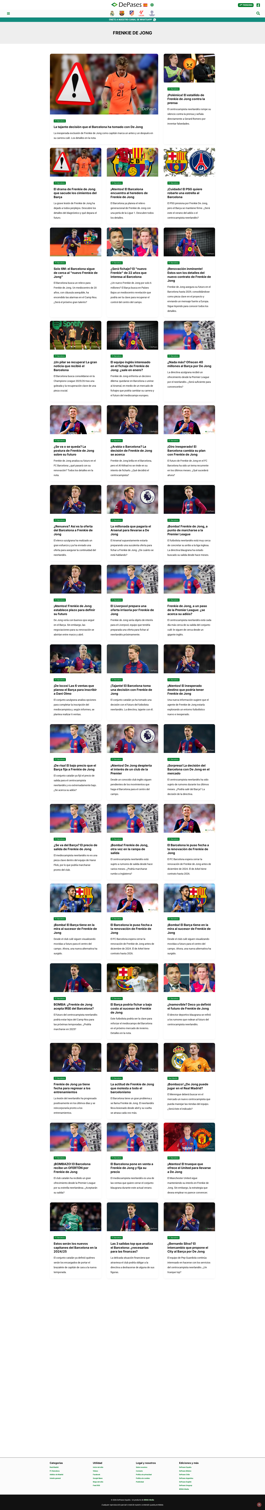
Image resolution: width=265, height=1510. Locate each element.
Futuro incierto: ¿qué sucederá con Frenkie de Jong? (129, 1420)
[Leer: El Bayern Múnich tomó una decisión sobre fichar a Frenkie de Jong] (189, 1389)
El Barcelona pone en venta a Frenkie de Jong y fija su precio (132, 1168)
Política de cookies (143, 1478)
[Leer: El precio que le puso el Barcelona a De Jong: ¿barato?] (75, 1389)
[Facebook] (258, 5)
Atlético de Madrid (56, 1475)
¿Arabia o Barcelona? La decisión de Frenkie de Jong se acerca (131, 450)
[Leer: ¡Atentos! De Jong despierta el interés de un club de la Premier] (132, 738)
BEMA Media (184, 1489)
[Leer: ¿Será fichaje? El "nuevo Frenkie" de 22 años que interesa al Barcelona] (132, 241)
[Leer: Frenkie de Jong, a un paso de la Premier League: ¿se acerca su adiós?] (189, 578)
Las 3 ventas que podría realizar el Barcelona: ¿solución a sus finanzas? (186, 1341)
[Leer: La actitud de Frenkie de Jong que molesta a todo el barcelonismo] (132, 1057)
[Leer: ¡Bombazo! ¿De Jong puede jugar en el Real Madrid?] (189, 1057)
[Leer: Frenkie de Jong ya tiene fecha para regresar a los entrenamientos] (75, 1057)
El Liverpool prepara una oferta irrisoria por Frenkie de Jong (132, 610)
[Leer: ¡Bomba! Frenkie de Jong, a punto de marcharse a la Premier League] (189, 499)
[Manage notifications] (259, 1504)
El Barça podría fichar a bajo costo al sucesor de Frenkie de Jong (131, 1008)
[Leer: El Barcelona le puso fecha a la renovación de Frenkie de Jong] (189, 818)
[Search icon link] (258, 14)
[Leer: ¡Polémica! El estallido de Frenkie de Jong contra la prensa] (189, 67)
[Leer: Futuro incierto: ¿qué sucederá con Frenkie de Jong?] (132, 1389)
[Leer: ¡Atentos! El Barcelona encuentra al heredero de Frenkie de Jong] (132, 161)
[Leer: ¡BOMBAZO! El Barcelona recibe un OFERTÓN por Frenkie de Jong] (75, 1136)
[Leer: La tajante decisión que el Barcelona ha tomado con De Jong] (104, 83)
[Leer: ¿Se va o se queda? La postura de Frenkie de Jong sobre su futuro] (75, 419)
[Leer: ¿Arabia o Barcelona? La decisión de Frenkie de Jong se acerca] (132, 419)
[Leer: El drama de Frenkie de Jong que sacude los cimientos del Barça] (75, 161)
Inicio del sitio (98, 1467)
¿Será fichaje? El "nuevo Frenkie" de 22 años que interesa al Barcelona (129, 272)
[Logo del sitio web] (126, 4)
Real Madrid (173, 1078)
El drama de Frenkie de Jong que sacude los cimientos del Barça (75, 193)
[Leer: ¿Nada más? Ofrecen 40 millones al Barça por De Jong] (189, 334)
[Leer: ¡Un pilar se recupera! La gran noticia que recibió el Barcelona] (75, 334)
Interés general (55, 1478)
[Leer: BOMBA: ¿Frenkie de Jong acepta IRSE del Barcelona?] (75, 977)
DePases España (185, 1467)
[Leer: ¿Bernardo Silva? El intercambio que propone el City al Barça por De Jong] (189, 1216)
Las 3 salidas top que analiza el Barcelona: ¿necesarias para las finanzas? (132, 1247)
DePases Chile (184, 1475)
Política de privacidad (144, 1475)
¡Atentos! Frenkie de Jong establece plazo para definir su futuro (74, 610)
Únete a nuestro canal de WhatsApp (130, 19)
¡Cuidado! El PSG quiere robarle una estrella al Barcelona (184, 193)
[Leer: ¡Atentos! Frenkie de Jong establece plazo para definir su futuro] (75, 578)
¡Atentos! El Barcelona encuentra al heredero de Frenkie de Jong (129, 193)
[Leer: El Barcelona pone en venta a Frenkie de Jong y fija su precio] (132, 1136)
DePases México (185, 1471)
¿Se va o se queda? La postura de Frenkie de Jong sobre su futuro (74, 450)
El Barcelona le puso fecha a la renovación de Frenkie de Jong (188, 849)
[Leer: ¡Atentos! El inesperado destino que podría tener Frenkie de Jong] (189, 658)
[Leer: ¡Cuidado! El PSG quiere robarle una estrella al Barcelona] (189, 161)
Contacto (139, 1471)
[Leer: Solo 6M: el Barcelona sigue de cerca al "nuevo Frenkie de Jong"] (75, 241)
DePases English (185, 1482)
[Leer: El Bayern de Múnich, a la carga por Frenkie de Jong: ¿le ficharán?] (75, 1310)
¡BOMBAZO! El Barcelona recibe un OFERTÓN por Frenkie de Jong (72, 1168)
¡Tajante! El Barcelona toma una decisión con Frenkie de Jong (131, 689)
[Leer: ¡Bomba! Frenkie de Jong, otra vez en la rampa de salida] (132, 818)
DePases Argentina (186, 1478)
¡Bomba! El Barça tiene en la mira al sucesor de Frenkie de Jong (75, 928)
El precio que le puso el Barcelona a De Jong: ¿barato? (71, 1420)
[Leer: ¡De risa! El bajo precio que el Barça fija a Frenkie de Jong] (75, 738)
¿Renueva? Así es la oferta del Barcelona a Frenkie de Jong (73, 530)
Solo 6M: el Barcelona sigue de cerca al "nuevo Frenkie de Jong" (76, 272)
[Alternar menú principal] (8, 13)
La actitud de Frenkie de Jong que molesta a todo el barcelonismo (132, 1088)
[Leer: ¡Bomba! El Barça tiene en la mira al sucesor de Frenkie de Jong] (75, 897)
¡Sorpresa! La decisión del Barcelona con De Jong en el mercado (188, 769)
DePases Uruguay (185, 1485)
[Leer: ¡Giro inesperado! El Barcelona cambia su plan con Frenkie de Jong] (189, 419)
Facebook (96, 1475)
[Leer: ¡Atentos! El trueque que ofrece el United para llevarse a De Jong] (189, 1136)
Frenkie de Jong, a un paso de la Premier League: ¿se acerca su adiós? (187, 610)
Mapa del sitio (98, 1482)
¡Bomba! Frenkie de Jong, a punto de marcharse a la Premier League (187, 530)
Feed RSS (96, 1485)
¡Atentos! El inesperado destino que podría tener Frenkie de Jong (185, 689)
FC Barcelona (60, 121)
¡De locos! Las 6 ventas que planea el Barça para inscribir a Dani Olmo (75, 689)
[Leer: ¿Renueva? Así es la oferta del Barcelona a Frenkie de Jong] (75, 499)
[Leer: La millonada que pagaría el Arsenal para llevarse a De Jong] (132, 499)
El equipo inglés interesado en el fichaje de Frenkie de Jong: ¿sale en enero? (130, 366)
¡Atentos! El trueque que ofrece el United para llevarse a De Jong (189, 1168)
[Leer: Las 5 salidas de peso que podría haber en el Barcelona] (132, 1310)
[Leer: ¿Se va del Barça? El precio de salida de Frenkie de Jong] (75, 818)
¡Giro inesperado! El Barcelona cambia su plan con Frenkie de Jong (186, 450)
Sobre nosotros (141, 1467)
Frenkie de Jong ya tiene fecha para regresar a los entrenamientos (72, 1088)
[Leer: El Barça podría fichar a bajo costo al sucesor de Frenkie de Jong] (132, 977)
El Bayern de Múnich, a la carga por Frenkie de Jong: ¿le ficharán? (73, 1341)
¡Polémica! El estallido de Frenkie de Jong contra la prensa (186, 99)
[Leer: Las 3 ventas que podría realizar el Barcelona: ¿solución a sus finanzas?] (189, 1310)
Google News (98, 1478)
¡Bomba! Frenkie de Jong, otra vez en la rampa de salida (129, 849)
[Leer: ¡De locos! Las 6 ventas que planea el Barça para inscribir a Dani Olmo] (75, 658)
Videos (95, 1471)
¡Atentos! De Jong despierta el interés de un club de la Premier (131, 769)
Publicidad (140, 1482)
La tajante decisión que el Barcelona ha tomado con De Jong (98, 127)
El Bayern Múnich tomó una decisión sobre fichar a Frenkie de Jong (187, 1420)
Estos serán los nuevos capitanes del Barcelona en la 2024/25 (75, 1247)
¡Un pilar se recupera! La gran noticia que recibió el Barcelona (75, 366)
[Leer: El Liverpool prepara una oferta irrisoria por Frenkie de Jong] (132, 578)
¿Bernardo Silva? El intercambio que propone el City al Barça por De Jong (187, 1247)
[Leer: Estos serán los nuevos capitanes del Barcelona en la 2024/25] (75, 1216)
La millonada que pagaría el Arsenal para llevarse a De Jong (131, 530)
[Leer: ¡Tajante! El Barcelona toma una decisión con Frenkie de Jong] (132, 658)
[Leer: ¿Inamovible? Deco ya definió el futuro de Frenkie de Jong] (189, 977)
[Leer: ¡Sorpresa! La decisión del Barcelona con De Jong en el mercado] (189, 738)
